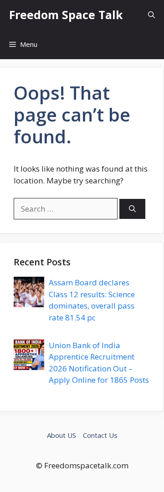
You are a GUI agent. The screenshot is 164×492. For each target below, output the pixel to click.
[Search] (132, 209)
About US (61, 435)
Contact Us (100, 435)
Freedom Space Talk (66, 14)
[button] (151, 15)
